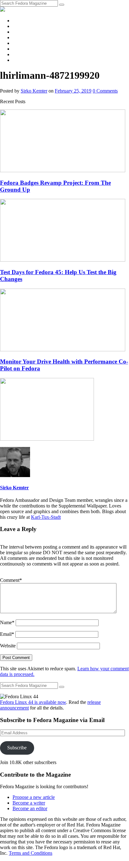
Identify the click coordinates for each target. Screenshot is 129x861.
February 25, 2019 (73, 90)
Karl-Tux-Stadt (46, 517)
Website (8, 645)
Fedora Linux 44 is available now (33, 702)
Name (7, 622)
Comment (11, 580)
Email (7, 634)
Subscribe (17, 747)
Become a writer (29, 802)
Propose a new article (34, 797)
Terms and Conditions (30, 853)
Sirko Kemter (34, 90)
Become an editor (30, 808)
